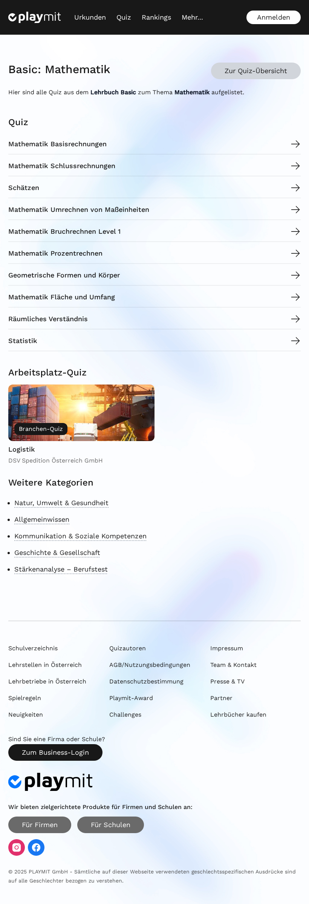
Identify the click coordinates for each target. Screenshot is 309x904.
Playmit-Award (131, 698)
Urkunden (90, 17)
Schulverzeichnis (33, 648)
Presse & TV (227, 681)
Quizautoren (127, 648)
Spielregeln (24, 698)
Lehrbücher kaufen (238, 714)
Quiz (123, 17)
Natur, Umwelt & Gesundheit (61, 503)
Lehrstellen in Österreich (45, 664)
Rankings (156, 17)
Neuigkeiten (25, 714)
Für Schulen (110, 825)
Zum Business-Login (55, 752)
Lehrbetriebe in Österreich (47, 681)
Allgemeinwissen (41, 519)
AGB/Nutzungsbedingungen (149, 664)
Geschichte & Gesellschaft (57, 552)
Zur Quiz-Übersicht (256, 71)
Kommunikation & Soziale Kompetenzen (80, 536)
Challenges (125, 714)
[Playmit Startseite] (34, 17)
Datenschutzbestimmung (146, 681)
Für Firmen (40, 825)
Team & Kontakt (233, 664)
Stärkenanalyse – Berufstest (61, 569)
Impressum (226, 648)
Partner (221, 698)
